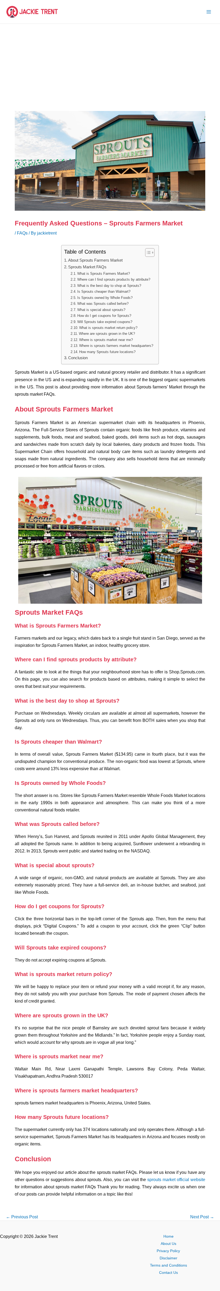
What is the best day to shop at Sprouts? (109, 286)
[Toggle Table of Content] (147, 252)
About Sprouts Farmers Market (95, 260)
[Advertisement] (110, 64)
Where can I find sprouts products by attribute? (113, 279)
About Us (168, 1244)
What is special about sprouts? (101, 310)
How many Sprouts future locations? (107, 352)
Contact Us (168, 1273)
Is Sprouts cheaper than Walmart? (103, 292)
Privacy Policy (168, 1251)
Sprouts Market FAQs (87, 267)
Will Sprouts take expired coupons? (104, 322)
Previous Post (22, 1217)
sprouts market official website (176, 1179)
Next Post (202, 1217)
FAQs (22, 233)
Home (168, 1236)
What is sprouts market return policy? (108, 328)
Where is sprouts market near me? (106, 340)
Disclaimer (168, 1258)
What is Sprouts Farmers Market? (103, 274)
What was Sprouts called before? (103, 304)
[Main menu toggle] (209, 12)
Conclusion (78, 358)
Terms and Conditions (168, 1265)
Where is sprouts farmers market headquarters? (116, 346)
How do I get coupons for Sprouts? (104, 316)
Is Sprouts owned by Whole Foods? (105, 298)
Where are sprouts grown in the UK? (107, 334)
